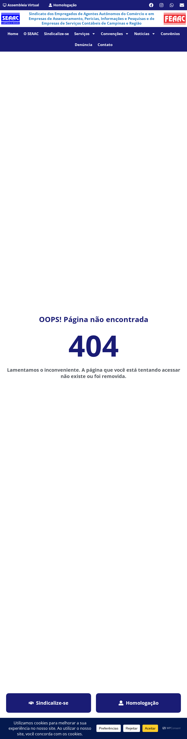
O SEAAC (31, 33)
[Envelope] (182, 5)
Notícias (141, 33)
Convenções (112, 33)
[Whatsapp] (172, 5)
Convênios (170, 33)
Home (13, 33)
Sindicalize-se (56, 33)
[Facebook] (151, 5)
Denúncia (83, 44)
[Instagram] (161, 5)
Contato (105, 44)
